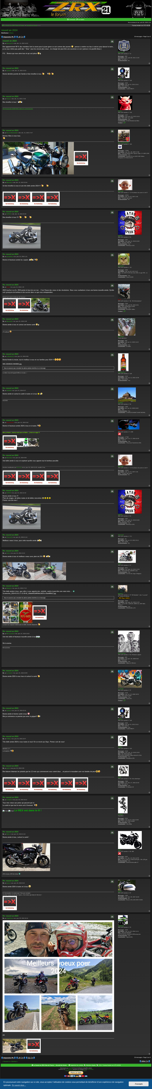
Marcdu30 (121, 336)
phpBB (70, 1068)
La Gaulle (121, 688)
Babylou (120, 593)
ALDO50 (120, 402)
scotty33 (120, 814)
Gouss (120, 111)
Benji (119, 299)
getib (119, 777)
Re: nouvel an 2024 (10, 68)
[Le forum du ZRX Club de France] (76, 9)
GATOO (120, 235)
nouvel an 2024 (9, 30)
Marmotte (120, 191)
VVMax (120, 747)
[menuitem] (71, 19)
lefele (119, 563)
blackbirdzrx (121, 430)
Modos (12, 33)
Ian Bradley (90, 1069)
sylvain (120, 79)
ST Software (69, 1069)
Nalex (119, 850)
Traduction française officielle (73, 1070)
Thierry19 (121, 534)
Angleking (121, 925)
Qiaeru (85, 1070)
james (120, 891)
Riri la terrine (122, 653)
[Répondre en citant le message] (112, 41)
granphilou (121, 266)
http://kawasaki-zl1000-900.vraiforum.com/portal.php (18, 108)
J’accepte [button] (139, 1084)
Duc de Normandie (123, 142)
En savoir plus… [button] (19, 1085)
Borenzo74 (121, 52)
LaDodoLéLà (121, 372)
